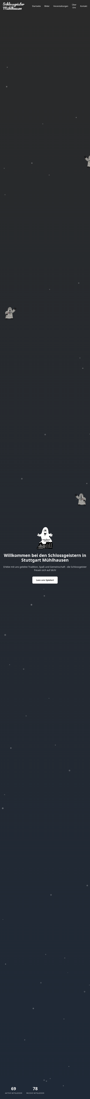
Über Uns (74, 6)
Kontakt (83, 6)
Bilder (47, 6)
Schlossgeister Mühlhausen (13, 6)
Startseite (36, 6)
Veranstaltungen (60, 6)
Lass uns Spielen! (45, 580)
